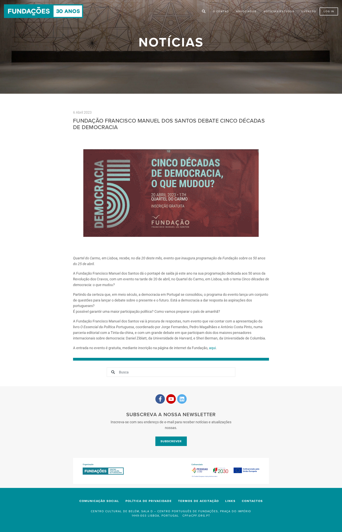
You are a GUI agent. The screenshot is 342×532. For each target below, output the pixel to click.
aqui (212, 347)
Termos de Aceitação (198, 501)
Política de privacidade (148, 501)
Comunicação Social (99, 501)
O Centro (221, 11)
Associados (246, 11)
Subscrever (171, 441)
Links (230, 501)
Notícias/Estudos (279, 11)
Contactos (252, 501)
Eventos (308, 11)
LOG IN (329, 11)
